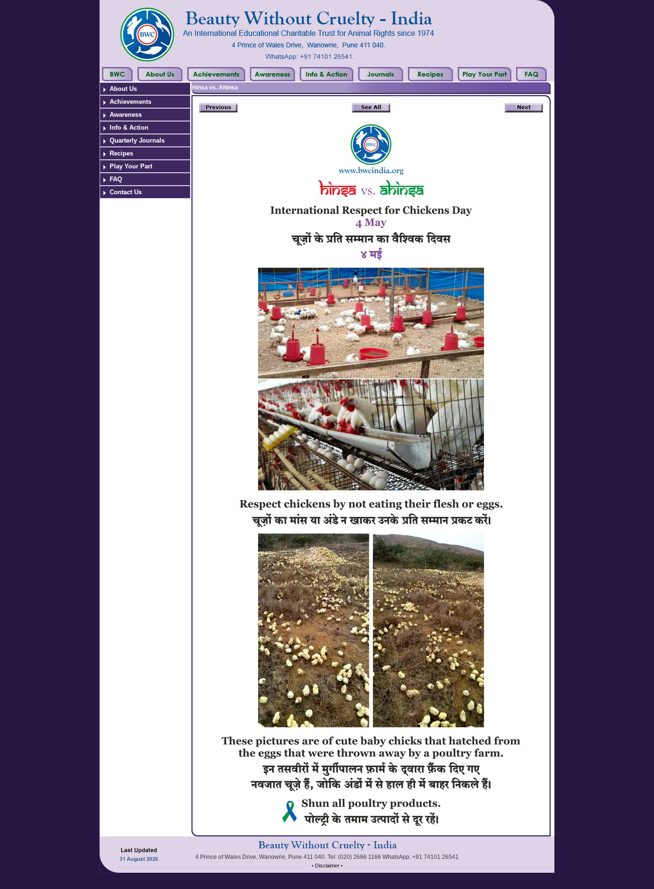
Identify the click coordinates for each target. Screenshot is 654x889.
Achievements (130, 101)
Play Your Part (131, 166)
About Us (123, 88)
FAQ (116, 179)
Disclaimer (327, 865)
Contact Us (126, 192)
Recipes (121, 153)
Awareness (126, 114)
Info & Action (129, 127)
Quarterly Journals (137, 140)
